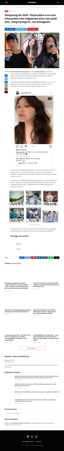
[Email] (6, 92)
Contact (39, 441)
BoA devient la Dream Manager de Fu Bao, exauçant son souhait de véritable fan (18, 310)
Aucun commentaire (11, 25)
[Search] (58, 2)
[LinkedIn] (6, 82)
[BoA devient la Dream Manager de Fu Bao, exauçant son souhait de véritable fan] (18, 300)
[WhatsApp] (6, 85)
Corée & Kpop (40, 445)
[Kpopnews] (32, 2)
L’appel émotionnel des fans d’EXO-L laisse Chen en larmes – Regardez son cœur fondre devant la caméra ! (44, 311)
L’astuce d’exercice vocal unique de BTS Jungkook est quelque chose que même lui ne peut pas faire (46, 284)
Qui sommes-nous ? (28, 441)
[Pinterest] (6, 88)
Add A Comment (32, 348)
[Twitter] (6, 79)
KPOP (6, 11)
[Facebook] (6, 75)
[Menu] (6, 2)
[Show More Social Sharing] (40, 29)
